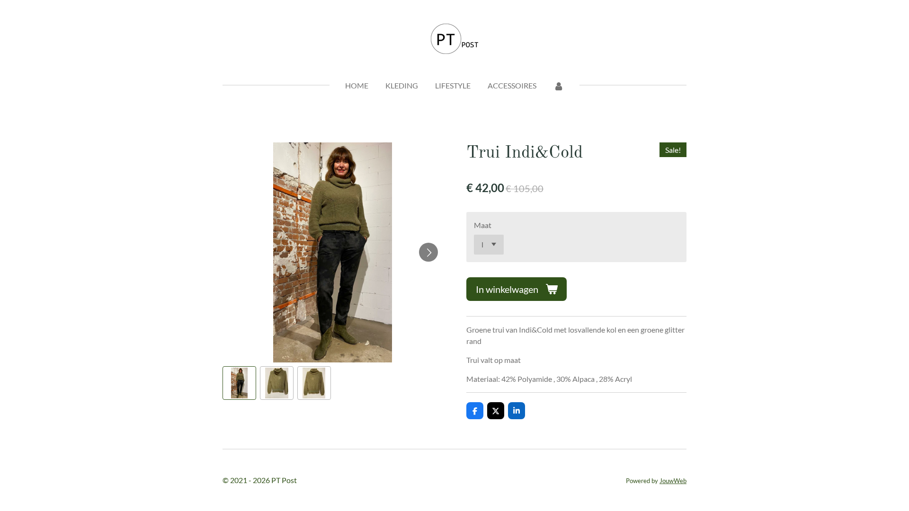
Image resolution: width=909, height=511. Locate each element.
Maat (482, 224)
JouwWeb (672, 481)
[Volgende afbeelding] (428, 252)
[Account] (558, 86)
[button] (239, 383)
